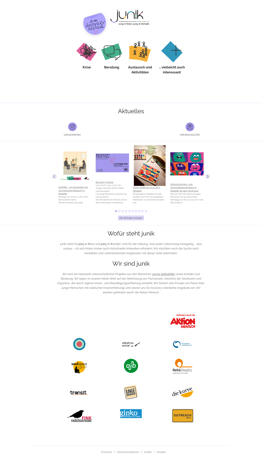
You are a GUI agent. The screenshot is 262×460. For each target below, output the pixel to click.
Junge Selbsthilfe (163, 274)
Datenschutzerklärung (128, 452)
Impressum (106, 452)
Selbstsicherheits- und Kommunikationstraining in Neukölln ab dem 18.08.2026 (184, 187)
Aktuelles (161, 452)
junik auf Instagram (72, 134)
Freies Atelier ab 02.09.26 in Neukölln (146, 189)
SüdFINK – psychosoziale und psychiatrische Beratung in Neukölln (73, 190)
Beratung (111, 67)
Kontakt (148, 452)
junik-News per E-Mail (190, 134)
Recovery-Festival (104, 182)
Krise (87, 67)
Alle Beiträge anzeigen (131, 218)
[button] (75, 177)
